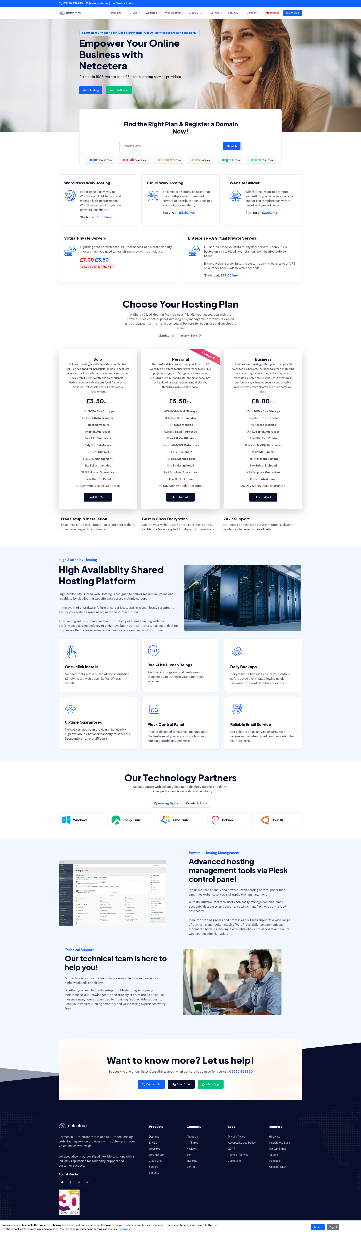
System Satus (277, 1148)
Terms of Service (238, 1154)
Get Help (274, 1136)
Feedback (275, 1160)
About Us (192, 1136)
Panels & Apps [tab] (196, 803)
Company (252, 12)
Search (232, 146)
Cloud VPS (195, 12)
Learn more (125, 1229)
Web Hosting (173, 12)
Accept (317, 1227)
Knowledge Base (279, 1142)
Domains (116, 12)
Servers (215, 12)
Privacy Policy (236, 1136)
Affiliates (192, 1142)
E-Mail (133, 12)
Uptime (273, 1154)
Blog (189, 1154)
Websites (151, 12)
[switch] (174, 336)
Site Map (192, 1160)
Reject (333, 1227)
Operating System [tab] (167, 803)
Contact (192, 1166)
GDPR (231, 1148)
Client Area (292, 12)
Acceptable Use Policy (242, 1142)
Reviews (192, 1148)
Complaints (235, 1160)
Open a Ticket (277, 1166)
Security (233, 12)
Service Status (125, 3)
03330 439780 (73, 3)
